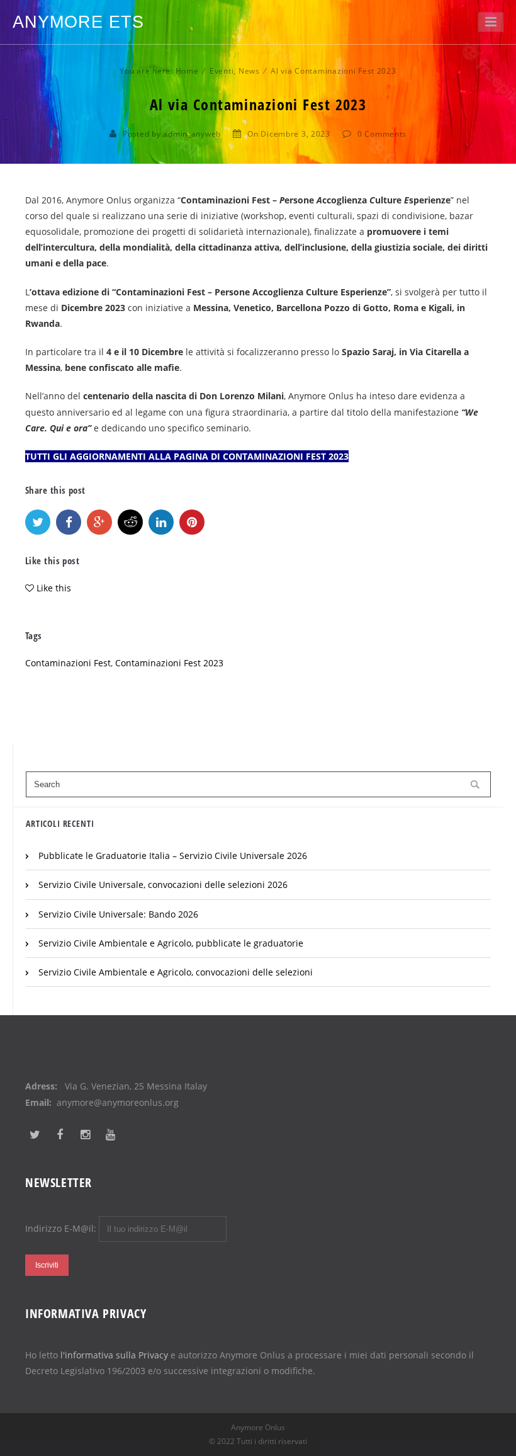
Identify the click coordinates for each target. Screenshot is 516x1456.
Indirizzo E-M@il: (62, 1228)
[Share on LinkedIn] (161, 522)
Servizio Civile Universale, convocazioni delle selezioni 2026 (163, 884)
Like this (53, 588)
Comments (385, 133)
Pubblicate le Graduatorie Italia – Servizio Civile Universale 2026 (172, 856)
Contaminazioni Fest (68, 663)
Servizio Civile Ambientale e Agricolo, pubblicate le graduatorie (170, 943)
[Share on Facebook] (68, 522)
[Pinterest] (192, 522)
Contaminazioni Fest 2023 (169, 663)
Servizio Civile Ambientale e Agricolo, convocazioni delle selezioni (175, 972)
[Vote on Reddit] (130, 522)
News (249, 70)
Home (187, 70)
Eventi (221, 70)
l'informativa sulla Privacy (114, 1355)
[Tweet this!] (37, 522)
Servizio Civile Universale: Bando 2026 (118, 914)
